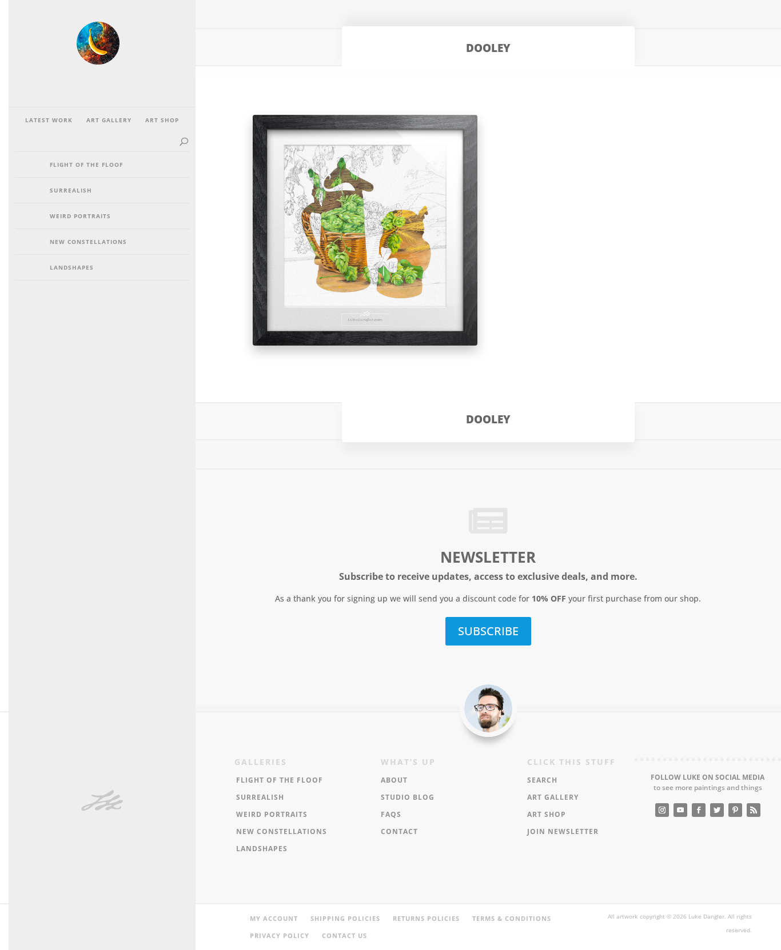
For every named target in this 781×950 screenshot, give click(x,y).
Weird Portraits (80, 216)
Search (542, 780)
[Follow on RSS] (753, 810)
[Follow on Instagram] (662, 810)
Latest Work (49, 120)
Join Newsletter (563, 832)
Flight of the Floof (86, 165)
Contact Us (344, 936)
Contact (399, 832)
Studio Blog (408, 797)
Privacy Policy (279, 936)
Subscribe (488, 631)
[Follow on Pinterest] (735, 810)
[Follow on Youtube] (680, 810)
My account (274, 919)
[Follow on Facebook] (699, 810)
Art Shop (162, 120)
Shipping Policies (345, 919)
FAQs (391, 815)
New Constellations (88, 242)
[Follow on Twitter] (717, 810)
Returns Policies (426, 919)
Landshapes (72, 267)
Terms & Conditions (511, 919)
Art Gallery (109, 120)
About (394, 780)
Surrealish (71, 190)
